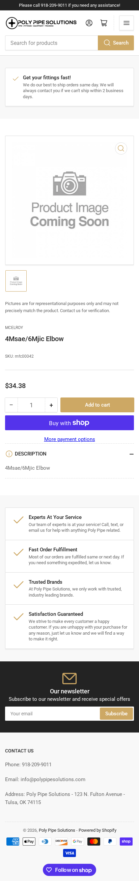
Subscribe (116, 714)
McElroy (14, 327)
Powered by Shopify (97, 830)
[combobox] (69, 42)
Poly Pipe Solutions (57, 830)
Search (121, 43)
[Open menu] (126, 23)
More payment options (69, 439)
